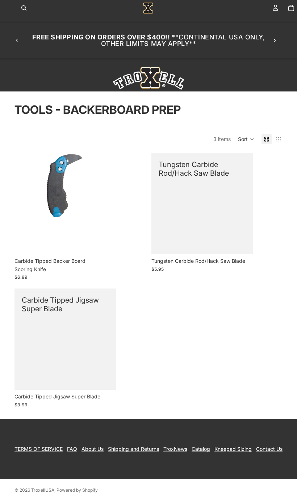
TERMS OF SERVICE (38, 449)
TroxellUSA (42, 490)
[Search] (24, 8)
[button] (246, 139)
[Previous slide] (17, 40)
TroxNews (175, 449)
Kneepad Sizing (233, 449)
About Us (92, 449)
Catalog (201, 449)
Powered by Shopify (77, 490)
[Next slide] (275, 40)
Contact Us (269, 449)
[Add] (104, 242)
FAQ (72, 449)
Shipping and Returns (133, 449)
